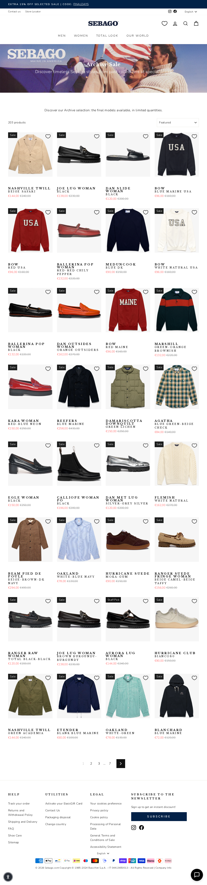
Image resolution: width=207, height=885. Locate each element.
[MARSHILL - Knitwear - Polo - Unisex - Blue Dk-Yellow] (163, 338)
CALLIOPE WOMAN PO (78, 500)
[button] (8, 877)
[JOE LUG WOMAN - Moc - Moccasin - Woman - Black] (59, 183)
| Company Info (163, 867)
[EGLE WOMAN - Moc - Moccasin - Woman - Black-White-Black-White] (17, 492)
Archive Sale (103, 64)
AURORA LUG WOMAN (121, 656)
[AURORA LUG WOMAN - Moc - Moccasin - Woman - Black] (108, 647)
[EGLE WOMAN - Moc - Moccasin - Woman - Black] (10, 492)
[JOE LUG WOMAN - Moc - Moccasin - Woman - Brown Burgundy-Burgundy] (66, 183)
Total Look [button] (107, 36)
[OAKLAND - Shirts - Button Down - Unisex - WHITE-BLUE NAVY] (59, 568)
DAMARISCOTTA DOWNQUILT (124, 423)
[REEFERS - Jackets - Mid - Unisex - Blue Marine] (59, 415)
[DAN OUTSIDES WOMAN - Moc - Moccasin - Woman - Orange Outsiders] (59, 338)
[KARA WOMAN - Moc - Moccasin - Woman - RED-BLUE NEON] (10, 415)
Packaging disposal (58, 817)
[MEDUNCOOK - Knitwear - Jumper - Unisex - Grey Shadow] (121, 259)
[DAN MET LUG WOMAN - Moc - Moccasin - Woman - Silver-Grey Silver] (108, 492)
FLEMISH (172, 499)
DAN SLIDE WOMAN (118, 191)
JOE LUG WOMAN (76, 190)
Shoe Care (15, 835)
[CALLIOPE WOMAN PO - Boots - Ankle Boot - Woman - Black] (59, 492)
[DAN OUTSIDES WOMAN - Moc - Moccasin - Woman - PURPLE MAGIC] (66, 338)
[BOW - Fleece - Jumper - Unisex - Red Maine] (163, 183)
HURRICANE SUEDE (128, 575)
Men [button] (62, 36)
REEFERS (71, 422)
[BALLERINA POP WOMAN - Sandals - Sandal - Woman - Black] (66, 259)
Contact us (14, 11)
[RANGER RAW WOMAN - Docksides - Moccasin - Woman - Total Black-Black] (10, 647)
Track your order (19, 803)
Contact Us (52, 810)
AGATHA (174, 424)
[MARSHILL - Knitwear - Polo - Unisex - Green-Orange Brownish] (157, 338)
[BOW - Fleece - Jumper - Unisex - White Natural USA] (176, 183)
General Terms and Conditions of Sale (102, 838)
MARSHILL (171, 347)
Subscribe (159, 816)
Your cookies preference (105, 803)
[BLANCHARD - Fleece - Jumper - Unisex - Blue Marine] (157, 724)
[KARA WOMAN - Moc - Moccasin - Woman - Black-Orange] (17, 415)
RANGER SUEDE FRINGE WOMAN (175, 578)
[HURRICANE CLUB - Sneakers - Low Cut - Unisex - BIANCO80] (157, 647)
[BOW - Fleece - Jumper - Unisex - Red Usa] (170, 183)
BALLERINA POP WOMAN (75, 269)
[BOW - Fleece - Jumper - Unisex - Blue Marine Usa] (157, 183)
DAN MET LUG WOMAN (127, 500)
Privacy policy (99, 810)
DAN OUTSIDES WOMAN (78, 347)
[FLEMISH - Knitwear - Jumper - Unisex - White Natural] (157, 492)
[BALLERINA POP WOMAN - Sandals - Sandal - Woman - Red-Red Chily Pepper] (59, 259)
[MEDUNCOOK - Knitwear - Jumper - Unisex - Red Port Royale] (127, 259)
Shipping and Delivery (22, 822)
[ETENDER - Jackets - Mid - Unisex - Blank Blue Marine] (59, 724)
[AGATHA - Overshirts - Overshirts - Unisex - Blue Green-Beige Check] (157, 415)
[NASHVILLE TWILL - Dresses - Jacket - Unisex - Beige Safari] (10, 183)
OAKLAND (76, 575)
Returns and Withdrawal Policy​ (20, 813)
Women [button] (81, 36)
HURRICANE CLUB (175, 655)
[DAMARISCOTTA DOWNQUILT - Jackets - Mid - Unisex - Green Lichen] (108, 415)
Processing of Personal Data (105, 826)
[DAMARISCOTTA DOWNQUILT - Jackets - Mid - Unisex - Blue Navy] (114, 415)
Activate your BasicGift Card (63, 803)
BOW (173, 190)
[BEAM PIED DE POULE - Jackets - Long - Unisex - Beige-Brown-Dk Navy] (10, 568)
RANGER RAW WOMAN (29, 656)
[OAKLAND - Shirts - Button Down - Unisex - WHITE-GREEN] (66, 568)
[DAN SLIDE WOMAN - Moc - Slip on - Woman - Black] (108, 183)
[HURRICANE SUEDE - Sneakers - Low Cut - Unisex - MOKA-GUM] (108, 568)
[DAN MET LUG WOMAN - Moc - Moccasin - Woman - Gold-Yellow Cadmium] (114, 492)
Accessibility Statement (105, 847)
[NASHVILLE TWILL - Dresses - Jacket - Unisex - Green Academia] (23, 183)
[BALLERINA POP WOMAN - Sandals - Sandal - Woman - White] (72, 259)
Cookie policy (99, 817)
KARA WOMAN (25, 422)
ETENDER (78, 732)
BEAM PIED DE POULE (26, 578)
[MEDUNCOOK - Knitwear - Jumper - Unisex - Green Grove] (114, 259)
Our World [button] (138, 36)
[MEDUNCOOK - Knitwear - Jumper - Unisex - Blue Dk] (108, 259)
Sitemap (13, 842)
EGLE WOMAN (24, 499)
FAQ (11, 829)
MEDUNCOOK (121, 266)
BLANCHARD (169, 732)
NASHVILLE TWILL (29, 190)
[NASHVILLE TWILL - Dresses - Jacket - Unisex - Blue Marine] (17, 183)
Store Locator (33, 11)
